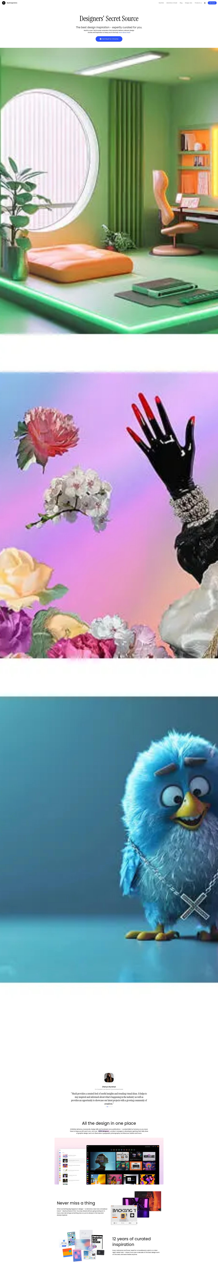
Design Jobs (188, 3)
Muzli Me (161, 3)
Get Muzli (212, 3)
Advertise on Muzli (171, 3)
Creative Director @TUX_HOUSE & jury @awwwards (109, 1089)
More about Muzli (124, 32)
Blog (181, 3)
